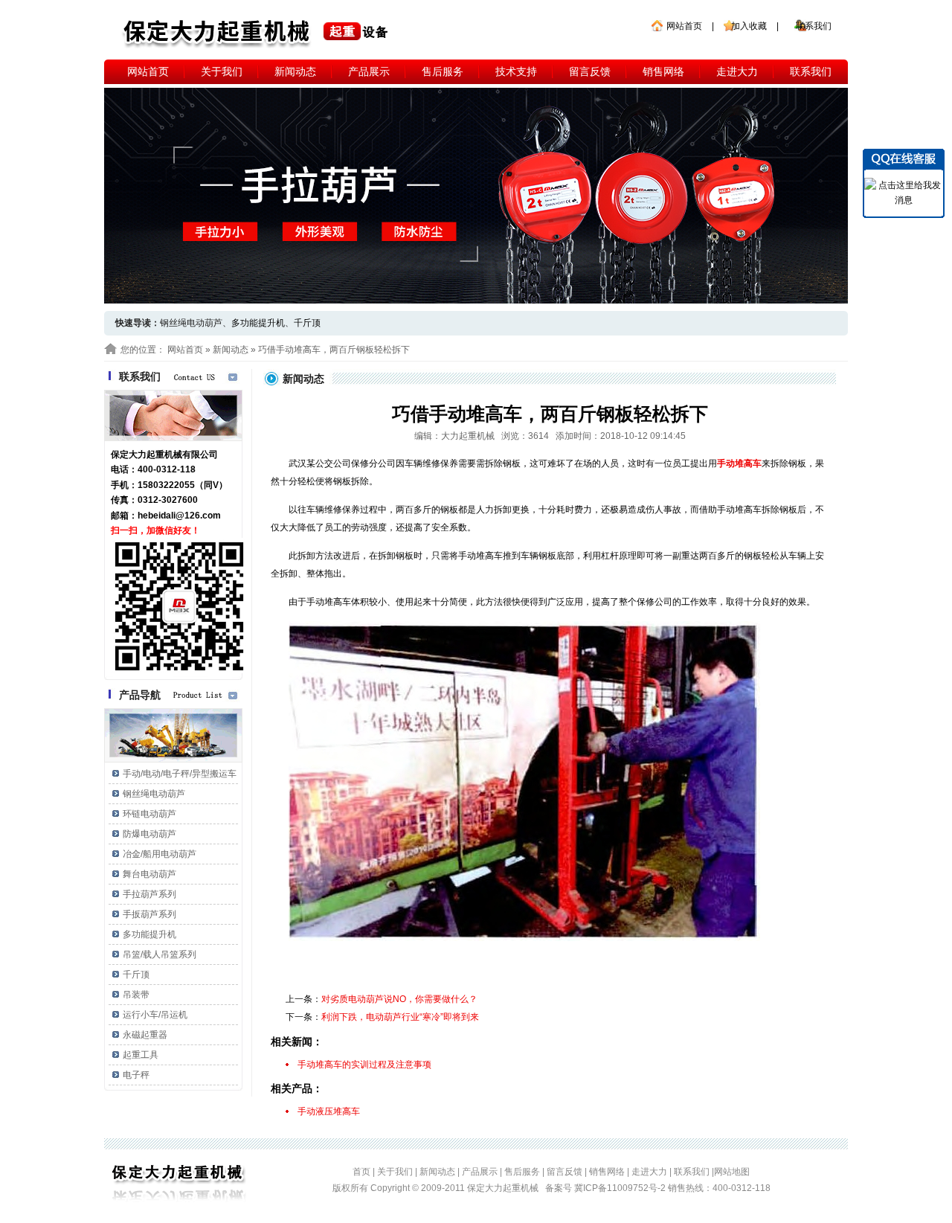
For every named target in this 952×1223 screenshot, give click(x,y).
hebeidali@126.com (179, 515)
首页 (361, 1171)
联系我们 (814, 26)
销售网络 (663, 71)
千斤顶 (307, 323)
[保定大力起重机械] (257, 33)
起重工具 (140, 1055)
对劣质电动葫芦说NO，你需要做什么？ (399, 999)
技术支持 (516, 71)
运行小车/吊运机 (155, 1014)
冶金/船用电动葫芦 (159, 854)
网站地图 (732, 1171)
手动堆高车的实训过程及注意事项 (364, 1064)
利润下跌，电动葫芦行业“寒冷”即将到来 (400, 1017)
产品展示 (369, 71)
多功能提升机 (258, 323)
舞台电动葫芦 (149, 874)
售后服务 (442, 71)
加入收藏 (749, 26)
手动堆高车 (739, 463)
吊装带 (136, 994)
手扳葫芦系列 (149, 914)
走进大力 (737, 71)
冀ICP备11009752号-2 (621, 1188)
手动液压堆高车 (329, 1111)
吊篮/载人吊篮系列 (159, 954)
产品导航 (140, 695)
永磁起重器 (145, 1035)
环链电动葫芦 (149, 814)
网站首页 (684, 26)
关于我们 (221, 71)
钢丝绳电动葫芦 (154, 794)
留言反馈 (590, 71)
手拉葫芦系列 (149, 894)
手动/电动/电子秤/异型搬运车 (180, 773)
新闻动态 (295, 71)
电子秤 (136, 1075)
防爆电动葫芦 (149, 834)
